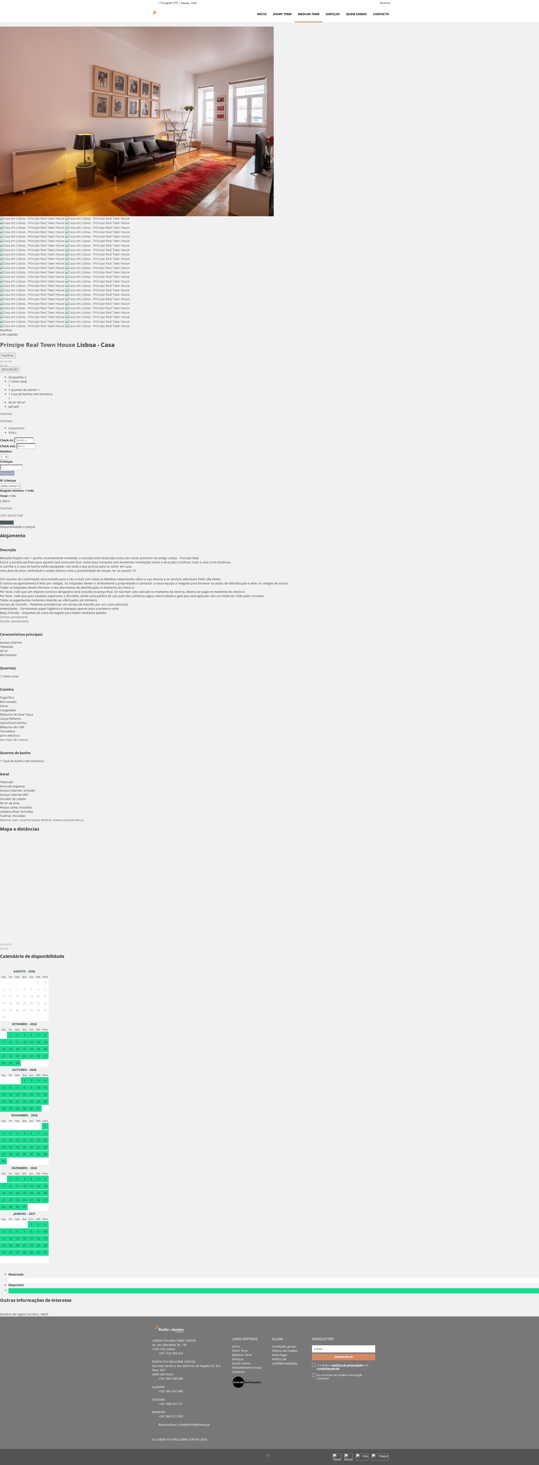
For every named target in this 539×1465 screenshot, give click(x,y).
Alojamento (16, 428)
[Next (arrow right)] (6, 365)
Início (262, 14)
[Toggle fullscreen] (6, 361)
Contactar (7, 523)
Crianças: (6, 461)
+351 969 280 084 (171, 1378)
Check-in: (6, 440)
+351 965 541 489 (171, 1391)
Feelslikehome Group (247, 1368)
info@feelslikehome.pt (194, 1425)
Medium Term (308, 14)
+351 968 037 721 (171, 1404)
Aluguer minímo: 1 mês (17, 491)
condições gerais (328, 1368)
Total (3, 496)
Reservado (16, 1274)
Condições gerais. (284, 1346)
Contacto (381, 14)
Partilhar (8, 355)
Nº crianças (8, 480)
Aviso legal (279, 1355)
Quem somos (356, 14)
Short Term (282, 14)
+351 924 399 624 (171, 1353)
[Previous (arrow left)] (1, 365)
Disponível (16, 1285)
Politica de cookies (285, 1351)
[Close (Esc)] (1, 361)
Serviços (333, 14)
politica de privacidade (347, 1365)
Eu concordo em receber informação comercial (339, 1376)
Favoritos (385, 3)
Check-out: (8, 446)
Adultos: (6, 451)
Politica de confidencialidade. (285, 1361)
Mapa (12, 432)
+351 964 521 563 (171, 1416)
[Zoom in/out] (10, 361)
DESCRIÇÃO (10, 369)
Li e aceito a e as (342, 1366)
